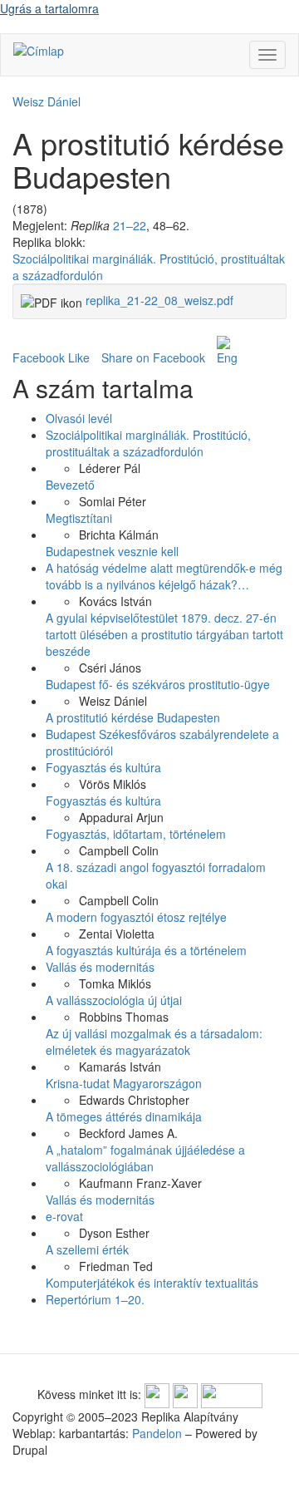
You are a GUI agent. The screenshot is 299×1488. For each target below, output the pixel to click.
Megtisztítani (79, 518)
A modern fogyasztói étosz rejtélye (136, 917)
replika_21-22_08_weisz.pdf (159, 300)
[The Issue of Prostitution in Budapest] (227, 351)
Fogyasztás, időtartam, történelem (136, 833)
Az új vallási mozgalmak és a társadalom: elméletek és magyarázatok (154, 1041)
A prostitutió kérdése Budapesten (133, 717)
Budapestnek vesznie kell (112, 551)
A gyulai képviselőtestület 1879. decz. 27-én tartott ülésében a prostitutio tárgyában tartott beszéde (164, 634)
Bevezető (70, 484)
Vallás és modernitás (100, 966)
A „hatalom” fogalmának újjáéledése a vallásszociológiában (145, 1158)
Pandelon (157, 1433)
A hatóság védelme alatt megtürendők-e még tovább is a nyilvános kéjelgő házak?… (164, 576)
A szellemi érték (87, 1249)
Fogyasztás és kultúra (103, 767)
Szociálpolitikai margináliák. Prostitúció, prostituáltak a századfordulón (148, 443)
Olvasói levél (79, 418)
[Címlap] (38, 50)
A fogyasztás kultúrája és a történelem (146, 950)
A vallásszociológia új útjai (114, 1000)
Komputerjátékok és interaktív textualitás (152, 1282)
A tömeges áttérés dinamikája (124, 1116)
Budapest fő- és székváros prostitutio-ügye (158, 684)
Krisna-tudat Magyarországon (124, 1083)
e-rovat (64, 1216)
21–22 (129, 225)
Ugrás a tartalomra (49, 8)
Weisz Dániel (46, 101)
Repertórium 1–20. (95, 1299)
